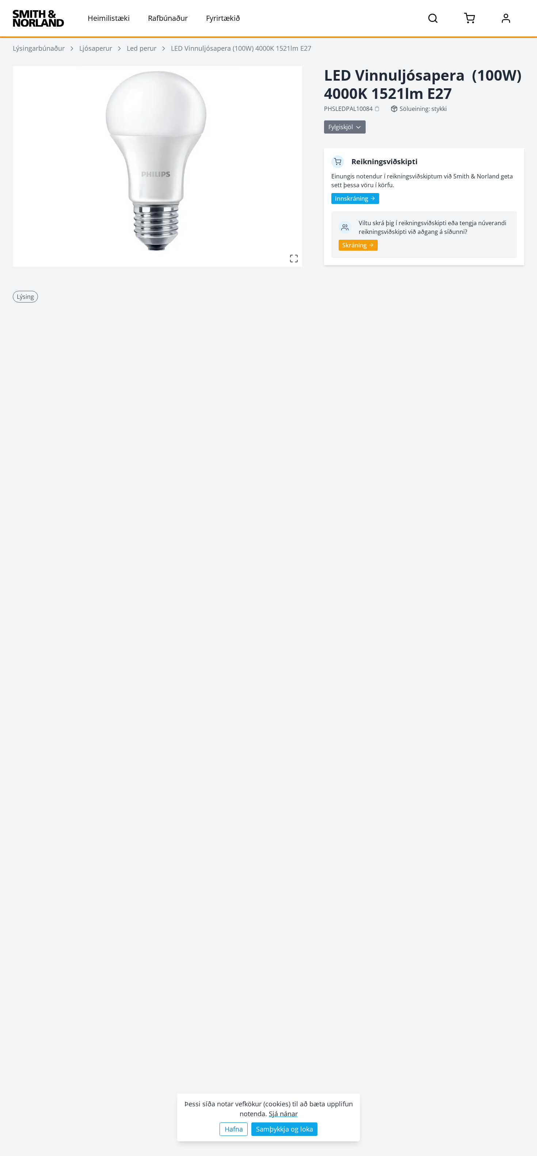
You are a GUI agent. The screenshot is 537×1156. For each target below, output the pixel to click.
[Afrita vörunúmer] (377, 108)
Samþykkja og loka (284, 1129)
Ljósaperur (95, 48)
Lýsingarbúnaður (39, 48)
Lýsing (25, 297)
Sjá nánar (283, 1113)
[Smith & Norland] (38, 18)
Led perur (141, 48)
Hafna (234, 1129)
